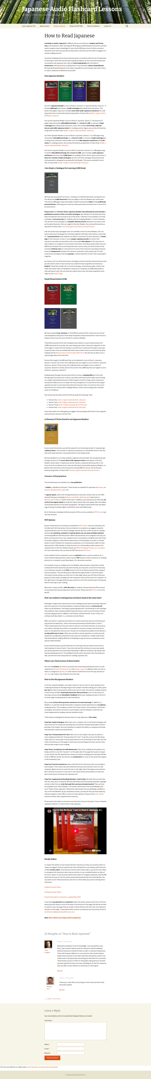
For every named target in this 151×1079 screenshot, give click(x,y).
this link (98, 794)
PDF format (99, 512)
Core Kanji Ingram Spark (70, 226)
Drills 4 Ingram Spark (65, 407)
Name (47, 1044)
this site (64, 671)
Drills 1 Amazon (80, 400)
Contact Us (107, 26)
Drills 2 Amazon (80, 402)
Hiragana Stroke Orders (52, 887)
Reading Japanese (59, 26)
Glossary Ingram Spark (77, 470)
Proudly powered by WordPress (75, 1075)
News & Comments (93, 26)
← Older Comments (52, 998)
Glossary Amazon (93, 470)
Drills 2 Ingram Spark (65, 402)
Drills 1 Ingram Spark (65, 400)
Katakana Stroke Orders (52, 892)
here (63, 616)
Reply (61, 971)
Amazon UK (48, 490)
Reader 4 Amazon (82, 163)
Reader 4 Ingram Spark (66, 163)
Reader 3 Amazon (62, 145)
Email (47, 1049)
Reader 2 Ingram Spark (71, 130)
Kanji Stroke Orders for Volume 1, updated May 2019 (62, 897)
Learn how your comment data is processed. (42, 1067)
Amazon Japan (60, 490)
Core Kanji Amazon (87, 226)
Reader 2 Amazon (87, 130)
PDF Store (86, 550)
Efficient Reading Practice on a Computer (90, 548)
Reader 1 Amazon (52, 116)
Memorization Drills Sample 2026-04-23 (70, 353)
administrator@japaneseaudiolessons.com (59, 912)
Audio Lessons (44, 26)
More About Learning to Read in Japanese (65, 918)
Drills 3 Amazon (81, 405)
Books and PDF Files (76, 26)
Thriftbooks (57, 500)
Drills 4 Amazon (80, 407)
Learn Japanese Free (29, 26)
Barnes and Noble (73, 497)
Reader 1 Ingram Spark (97, 113)
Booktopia (85, 497)
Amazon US (58, 669)
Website (47, 1053)
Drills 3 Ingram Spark (66, 405)
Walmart (47, 500)
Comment (48, 1020)
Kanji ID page (58, 274)
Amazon (100, 487)
